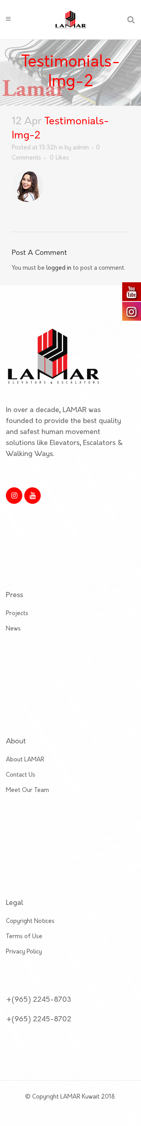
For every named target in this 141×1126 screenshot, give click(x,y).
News (13, 629)
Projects (17, 614)
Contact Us (20, 775)
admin (81, 148)
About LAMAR (25, 760)
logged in (58, 268)
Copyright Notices (30, 921)
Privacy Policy (24, 952)
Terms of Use (24, 937)
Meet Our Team (27, 791)
